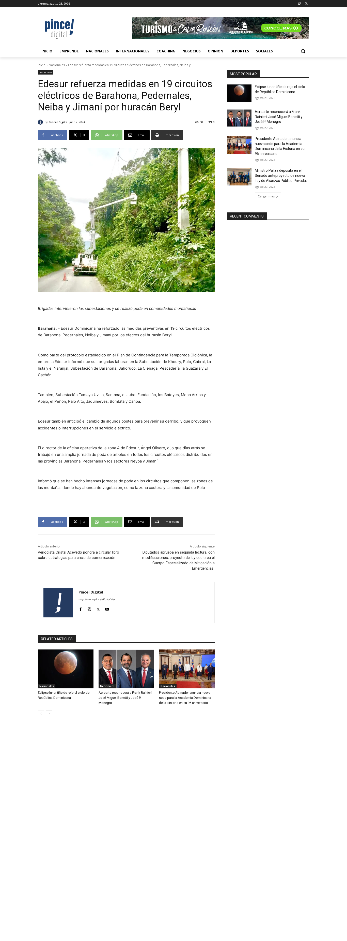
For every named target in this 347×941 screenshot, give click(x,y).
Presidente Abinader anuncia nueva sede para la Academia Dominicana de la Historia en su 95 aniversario (185, 698)
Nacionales (57, 65)
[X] (306, 4)
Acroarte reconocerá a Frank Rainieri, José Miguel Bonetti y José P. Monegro (125, 698)
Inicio (41, 65)
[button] (303, 51)
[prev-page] (41, 714)
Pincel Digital (59, 122)
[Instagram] (299, 4)
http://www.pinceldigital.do (96, 599)
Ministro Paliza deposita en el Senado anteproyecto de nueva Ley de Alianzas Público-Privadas (281, 175)
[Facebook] (80, 608)
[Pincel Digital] (41, 122)
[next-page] (49, 714)
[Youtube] (107, 608)
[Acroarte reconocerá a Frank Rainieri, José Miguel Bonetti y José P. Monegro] (126, 668)
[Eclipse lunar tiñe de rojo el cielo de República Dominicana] (65, 668)
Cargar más (266, 196)
